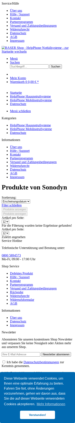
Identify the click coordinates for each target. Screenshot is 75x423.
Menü (14, 58)
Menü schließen (20, 111)
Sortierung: (9, 197)
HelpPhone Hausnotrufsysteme (30, 125)
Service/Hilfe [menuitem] (29, 22)
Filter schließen (12, 205)
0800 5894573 (11, 255)
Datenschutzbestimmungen (41, 362)
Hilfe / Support (20, 14)
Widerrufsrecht (19, 29)
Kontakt (15, 18)
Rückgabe (16, 292)
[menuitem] (41, 11)
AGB (13, 37)
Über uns (16, 10)
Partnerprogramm (21, 22)
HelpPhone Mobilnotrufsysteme (31, 129)
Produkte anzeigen (14, 209)
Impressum (17, 40)
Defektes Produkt (21, 273)
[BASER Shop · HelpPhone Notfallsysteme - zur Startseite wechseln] (37, 51)
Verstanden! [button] (37, 415)
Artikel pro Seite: (13, 218)
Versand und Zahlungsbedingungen (33, 25)
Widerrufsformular (22, 299)
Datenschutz (18, 33)
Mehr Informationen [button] (51, 404)
